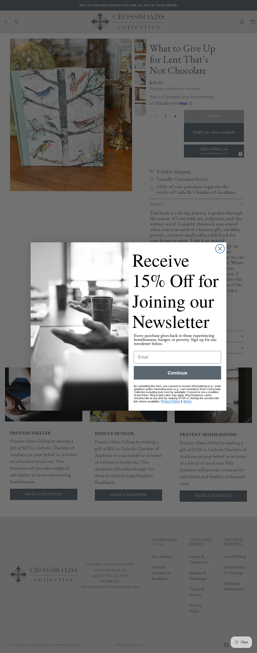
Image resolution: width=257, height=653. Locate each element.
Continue (177, 373)
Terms (187, 401)
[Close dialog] (220, 248)
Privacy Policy (170, 401)
